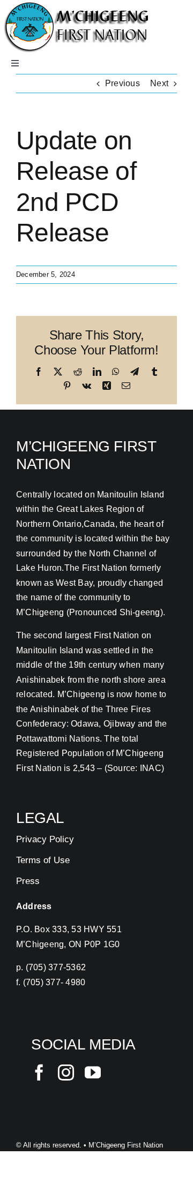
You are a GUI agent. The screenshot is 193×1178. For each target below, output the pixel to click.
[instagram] (66, 1072)
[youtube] (93, 1072)
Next (159, 83)
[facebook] (39, 1072)
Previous (122, 83)
